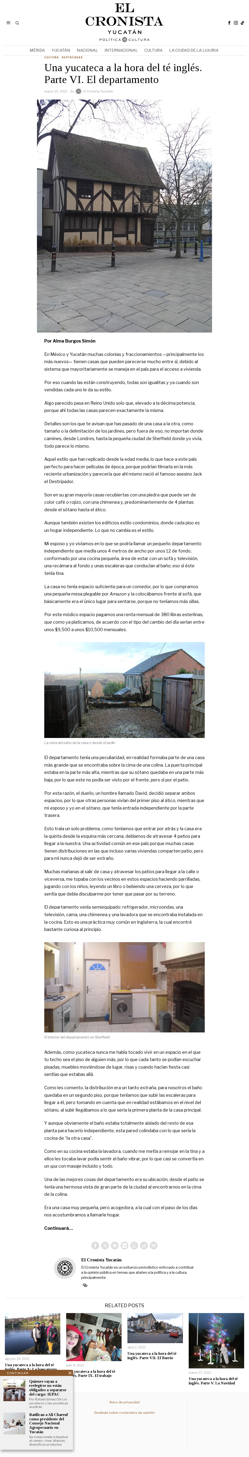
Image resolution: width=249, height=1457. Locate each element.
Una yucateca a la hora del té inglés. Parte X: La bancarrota (31, 1367)
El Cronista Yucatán (98, 91)
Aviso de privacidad (124, 1402)
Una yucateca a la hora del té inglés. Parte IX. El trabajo (90, 1373)
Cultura (51, 57)
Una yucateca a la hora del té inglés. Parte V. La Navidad (213, 1381)
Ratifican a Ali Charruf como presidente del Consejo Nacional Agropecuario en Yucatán (48, 1423)
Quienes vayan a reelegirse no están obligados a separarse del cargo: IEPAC (47, 1387)
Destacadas (72, 57)
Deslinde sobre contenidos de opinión (124, 1413)
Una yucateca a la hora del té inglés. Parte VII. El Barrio (152, 1355)
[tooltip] (229, 23)
